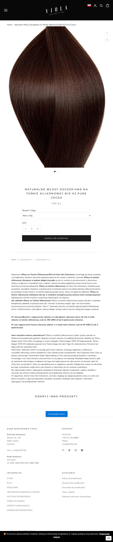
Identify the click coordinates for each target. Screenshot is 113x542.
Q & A (9, 483)
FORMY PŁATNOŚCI (16, 501)
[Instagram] (76, 450)
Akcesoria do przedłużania (73, 483)
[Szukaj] (101, 5)
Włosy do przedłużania (72, 478)
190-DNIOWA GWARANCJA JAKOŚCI (23, 492)
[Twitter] (69, 450)
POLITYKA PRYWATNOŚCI (18, 496)
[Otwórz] (5, 10)
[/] (56, 7)
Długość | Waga (29, 210)
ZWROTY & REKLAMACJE (18, 505)
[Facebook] (63, 450)
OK (108, 538)
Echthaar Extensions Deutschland (76, 496)
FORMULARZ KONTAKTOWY (20, 510)
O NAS (10, 478)
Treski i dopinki (68, 492)
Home (9, 24)
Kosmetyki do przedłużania (73, 487)
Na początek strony (56, 414)
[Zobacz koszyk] (107, 5)
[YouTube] (82, 450)
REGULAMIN (12, 487)
